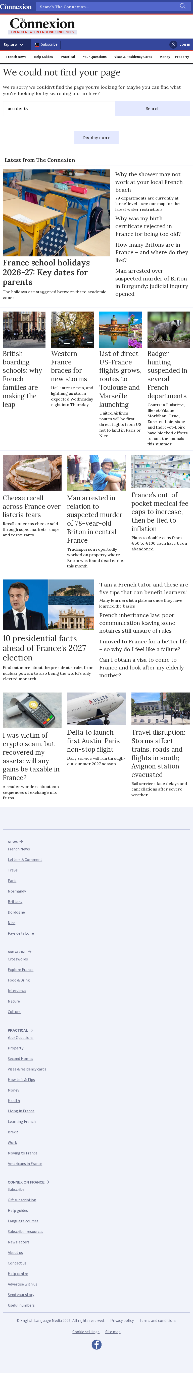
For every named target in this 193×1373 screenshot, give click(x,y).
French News (16, 56)
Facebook (96, 1345)
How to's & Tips (21, 1080)
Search (153, 108)
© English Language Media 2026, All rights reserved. (61, 1320)
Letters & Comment (25, 859)
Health (14, 1101)
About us (15, 1252)
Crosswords (18, 959)
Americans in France (25, 1163)
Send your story (21, 1295)
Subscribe (49, 44)
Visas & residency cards (27, 1069)
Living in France (21, 1111)
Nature (14, 1001)
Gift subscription (22, 1200)
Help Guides (43, 56)
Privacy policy (122, 1320)
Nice (11, 923)
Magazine (17, 952)
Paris (12, 881)
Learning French (22, 1121)
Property (182, 56)
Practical (68, 56)
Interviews (17, 991)
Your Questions (95, 56)
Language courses (23, 1221)
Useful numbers (21, 1305)
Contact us (17, 1263)
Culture (14, 1012)
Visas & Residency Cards (133, 56)
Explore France (20, 969)
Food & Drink (19, 980)
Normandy (17, 891)
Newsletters (18, 1242)
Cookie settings (86, 1332)
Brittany (15, 902)
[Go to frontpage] (42, 26)
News (13, 842)
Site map (113, 1332)
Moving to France (22, 1153)
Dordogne (16, 912)
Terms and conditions (157, 1320)
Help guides (18, 1210)
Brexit (13, 1132)
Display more (96, 137)
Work (12, 1142)
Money (165, 56)
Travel (13, 870)
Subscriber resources (25, 1231)
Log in (184, 44)
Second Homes (20, 1058)
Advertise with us (22, 1284)
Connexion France (26, 1182)
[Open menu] (15, 44)
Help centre (18, 1274)
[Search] (182, 6)
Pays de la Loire (21, 933)
